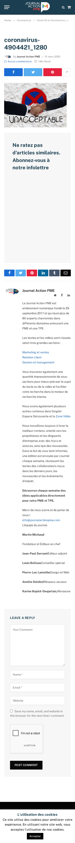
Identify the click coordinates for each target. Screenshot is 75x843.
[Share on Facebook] (13, 72)
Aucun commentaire (20, 61)
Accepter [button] (35, 836)
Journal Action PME (28, 56)
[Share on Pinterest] (52, 72)
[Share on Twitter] (33, 72)
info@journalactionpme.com (41, 520)
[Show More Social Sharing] (67, 72)
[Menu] (7, 7)
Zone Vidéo (63, 416)
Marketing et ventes (35, 352)
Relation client (31, 357)
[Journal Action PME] (37, 7)
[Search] (63, 7)
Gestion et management (38, 362)
